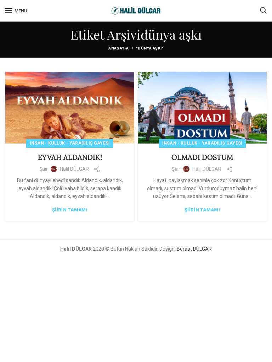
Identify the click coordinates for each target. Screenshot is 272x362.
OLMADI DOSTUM (202, 157)
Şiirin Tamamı (69, 210)
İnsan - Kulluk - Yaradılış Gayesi (70, 143)
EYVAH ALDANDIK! (70, 157)
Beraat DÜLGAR (194, 249)
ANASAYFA (118, 48)
